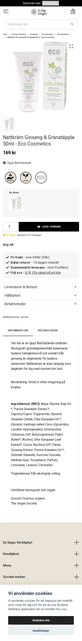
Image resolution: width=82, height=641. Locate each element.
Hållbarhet (12, 296)
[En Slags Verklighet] (38, 12)
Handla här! (50, 3)
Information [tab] (18, 330)
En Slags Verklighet (17, 542)
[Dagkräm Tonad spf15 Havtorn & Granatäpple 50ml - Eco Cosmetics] (16, 203)
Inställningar (41, 630)
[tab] (41, 287)
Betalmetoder (15, 304)
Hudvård (34, 34)
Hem (5, 34)
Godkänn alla (41, 620)
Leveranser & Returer (21, 287)
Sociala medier (14, 577)
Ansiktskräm (63, 34)
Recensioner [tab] (48, 330)
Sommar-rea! (32, 3)
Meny (7, 565)
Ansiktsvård (47, 34)
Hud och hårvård (19, 34)
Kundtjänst (11, 554)
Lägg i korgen (51, 226)
